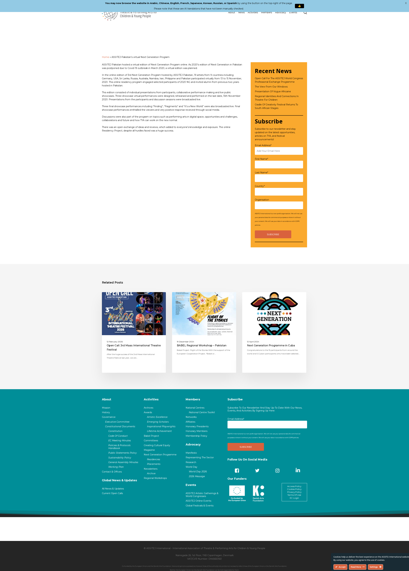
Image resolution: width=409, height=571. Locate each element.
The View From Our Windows (271, 86)
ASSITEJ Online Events (198, 500)
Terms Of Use (294, 495)
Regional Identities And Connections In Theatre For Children (277, 98)
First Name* (261, 159)
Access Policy (294, 486)
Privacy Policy (294, 492)
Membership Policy (196, 435)
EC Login (294, 498)
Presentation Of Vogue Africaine (273, 91)
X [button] (406, 3)
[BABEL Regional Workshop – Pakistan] (204, 332)
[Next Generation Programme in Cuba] (274, 332)
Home (105, 57)
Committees (151, 440)
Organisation (262, 199)
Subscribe (235, 399)
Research (191, 462)
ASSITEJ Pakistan (117, 297)
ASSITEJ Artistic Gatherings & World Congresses (202, 495)
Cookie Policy (294, 489)
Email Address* (263, 145)
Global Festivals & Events (199, 505)
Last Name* (261, 172)
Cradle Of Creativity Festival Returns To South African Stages (276, 106)
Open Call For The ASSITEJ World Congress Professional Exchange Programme (279, 80)
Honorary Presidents (197, 426)
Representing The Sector (200, 457)
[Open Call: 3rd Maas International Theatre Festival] (134, 332)
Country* (260, 186)
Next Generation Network (263, 297)
